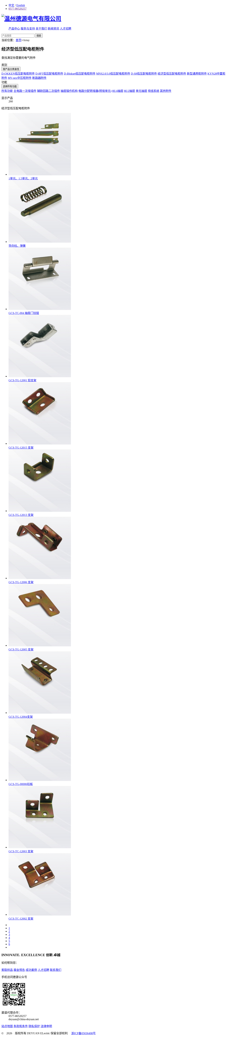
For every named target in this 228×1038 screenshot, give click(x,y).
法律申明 (46, 1026)
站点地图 (7, 1026)
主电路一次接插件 (25, 90)
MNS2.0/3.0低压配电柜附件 (113, 73)
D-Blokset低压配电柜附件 (79, 73)
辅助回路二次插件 (48, 90)
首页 (18, 40)
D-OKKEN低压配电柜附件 (18, 73)
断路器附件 (39, 77)
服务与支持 (28, 28)
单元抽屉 (141, 90)
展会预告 (19, 969)
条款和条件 (21, 1026)
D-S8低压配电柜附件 (144, 73)
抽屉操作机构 (69, 90)
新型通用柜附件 (197, 73)
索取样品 (7, 969)
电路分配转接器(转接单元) (95, 90)
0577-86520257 (18, 8)
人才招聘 (65, 28)
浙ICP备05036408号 (83, 1033)
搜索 (39, 35)
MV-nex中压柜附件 (20, 77)
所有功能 (7, 90)
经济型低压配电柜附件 (172, 73)
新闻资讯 (53, 28)
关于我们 (41, 28)
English (20, 5)
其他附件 (165, 90)
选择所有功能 (10, 86)
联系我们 (55, 969)
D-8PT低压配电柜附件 (49, 73)
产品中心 (14, 28)
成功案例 (31, 969)
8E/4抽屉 (117, 90)
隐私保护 (34, 1026)
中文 (11, 5)
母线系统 (153, 90)
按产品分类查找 (11, 69)
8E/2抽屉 (129, 90)
